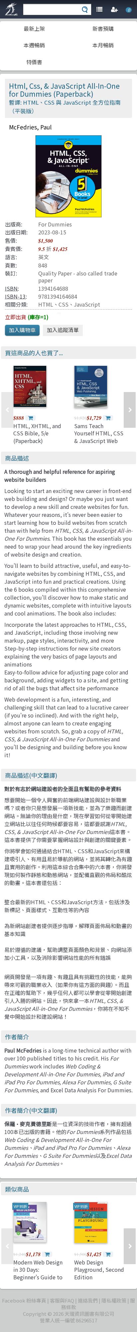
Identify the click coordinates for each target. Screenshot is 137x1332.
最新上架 (34, 28)
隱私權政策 (113, 1300)
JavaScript (87, 304)
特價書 (34, 62)
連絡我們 (88, 1300)
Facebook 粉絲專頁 (24, 1300)
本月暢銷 (103, 45)
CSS (63, 304)
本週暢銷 (34, 45)
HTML (45, 304)
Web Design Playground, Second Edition (99, 1269)
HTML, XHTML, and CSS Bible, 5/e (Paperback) (37, 433)
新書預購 (103, 28)
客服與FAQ (62, 1300)
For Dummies (55, 224)
